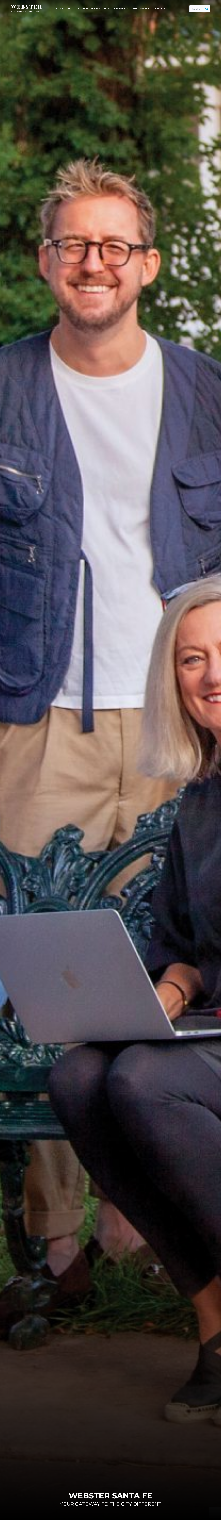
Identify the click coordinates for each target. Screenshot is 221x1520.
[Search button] (206, 8)
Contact (159, 8)
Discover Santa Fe (95, 8)
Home (59, 8)
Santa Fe (119, 8)
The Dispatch (141, 8)
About (71, 8)
